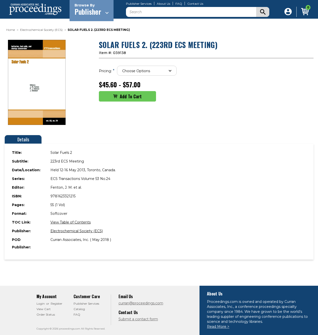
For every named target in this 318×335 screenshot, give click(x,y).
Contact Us (195, 3)
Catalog (79, 309)
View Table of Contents (70, 222)
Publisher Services (139, 3)
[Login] (288, 12)
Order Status (46, 314)
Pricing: (107, 70)
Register (56, 303)
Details (23, 139)
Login (41, 303)
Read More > (218, 326)
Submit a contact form (138, 319)
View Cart (44, 309)
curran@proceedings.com (141, 303)
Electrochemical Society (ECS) (76, 231)
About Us (163, 3)
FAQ (178, 3)
